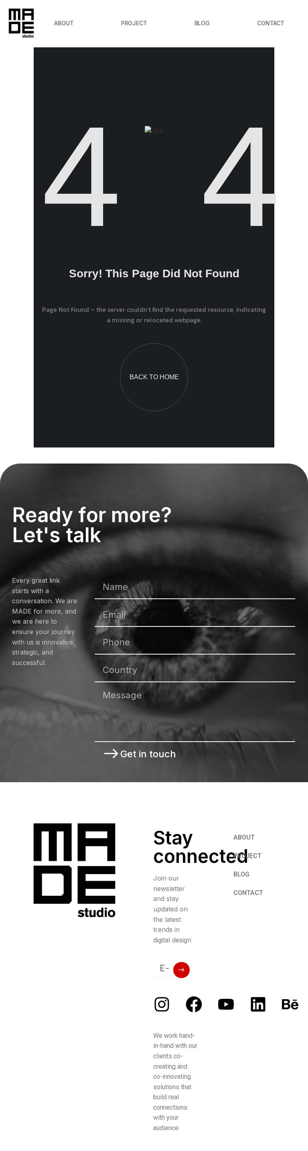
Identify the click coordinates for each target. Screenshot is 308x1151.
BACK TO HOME (154, 377)
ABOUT (63, 23)
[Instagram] (161, 1004)
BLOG (202, 23)
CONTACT (270, 23)
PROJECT (134, 23)
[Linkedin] (258, 1004)
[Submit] (181, 970)
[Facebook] (194, 1004)
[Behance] (290, 1004)
